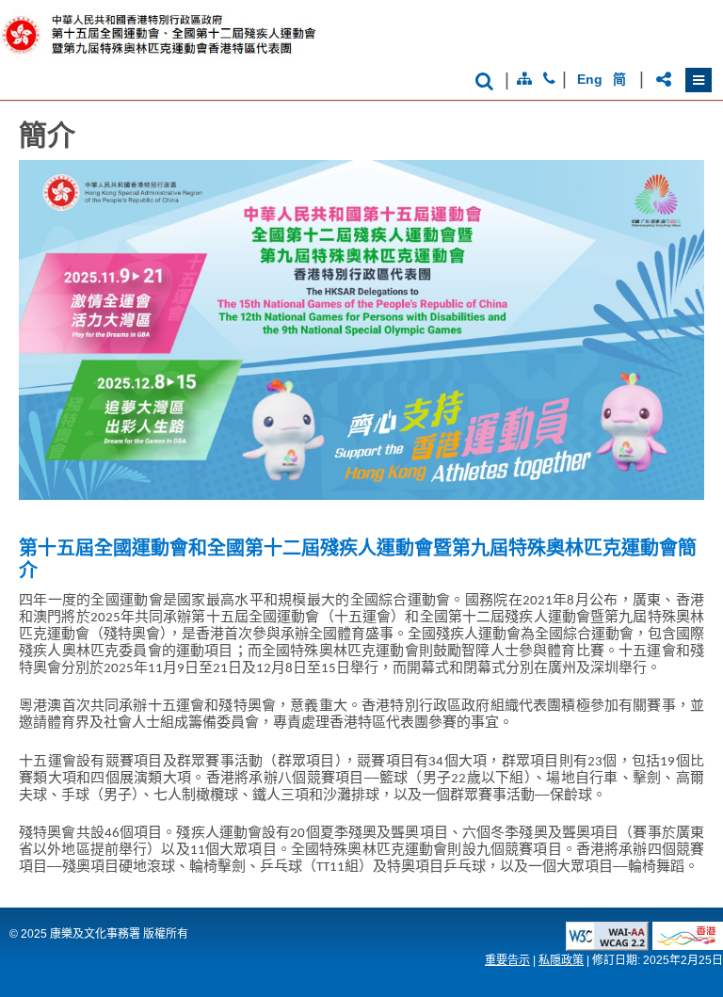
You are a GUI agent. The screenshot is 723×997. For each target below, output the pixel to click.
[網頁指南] (524, 79)
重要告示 (507, 960)
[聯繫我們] (549, 79)
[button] (698, 80)
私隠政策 (561, 960)
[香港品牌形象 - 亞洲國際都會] (687, 945)
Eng (589, 79)
